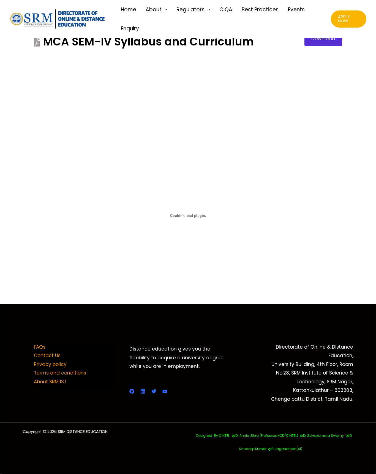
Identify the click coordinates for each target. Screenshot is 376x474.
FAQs (39, 347)
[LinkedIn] (142, 391)
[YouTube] (164, 391)
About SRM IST (50, 381)
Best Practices (260, 9)
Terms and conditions (60, 373)
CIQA (225, 9)
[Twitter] (153, 391)
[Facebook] (131, 391)
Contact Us (47, 355)
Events (296, 9)
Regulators (190, 9)
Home (128, 9)
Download (323, 38)
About (154, 9)
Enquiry (130, 28)
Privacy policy (50, 364)
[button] (348, 19)
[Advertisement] (188, 91)
